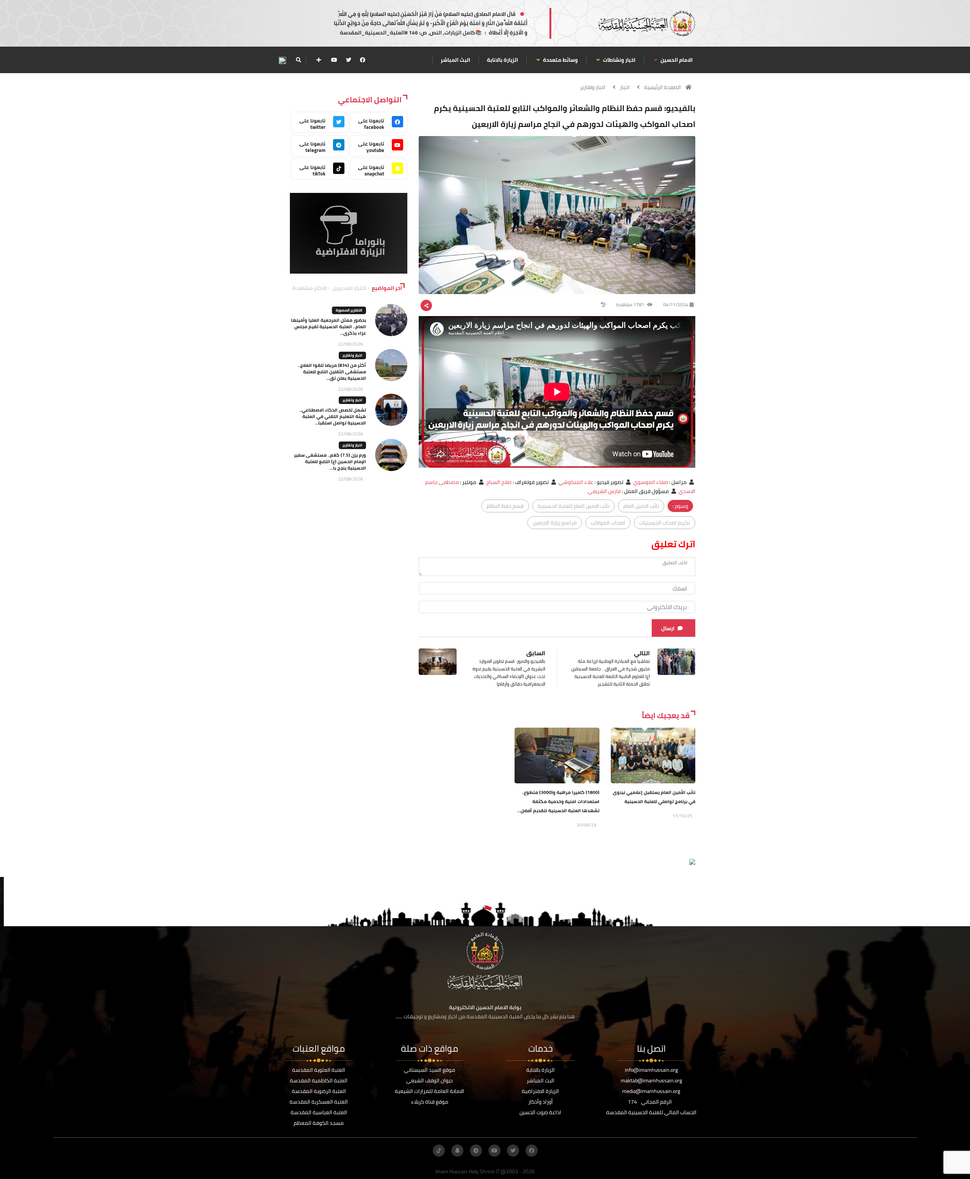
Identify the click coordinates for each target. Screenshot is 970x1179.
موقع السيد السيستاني (429, 1070)
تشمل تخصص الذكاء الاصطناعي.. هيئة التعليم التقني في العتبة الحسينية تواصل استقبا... (332, 416)
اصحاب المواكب (608, 523)
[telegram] (476, 1151)
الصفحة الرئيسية (662, 87)
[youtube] (334, 60)
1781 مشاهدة (630, 304)
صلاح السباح (499, 482)
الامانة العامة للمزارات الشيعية (429, 1091)
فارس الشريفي (604, 491)
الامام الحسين (676, 60)
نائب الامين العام (641, 506)
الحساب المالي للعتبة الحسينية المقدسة (651, 1112)
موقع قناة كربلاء (429, 1102)
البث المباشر (455, 60)
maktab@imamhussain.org (651, 1080)
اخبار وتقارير (592, 87)
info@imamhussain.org (651, 1070)
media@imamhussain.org (651, 1091)
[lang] (282, 60)
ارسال (667, 628)
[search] (298, 60)
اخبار (625, 87)
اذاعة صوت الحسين (540, 1112)
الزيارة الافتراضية (540, 1091)
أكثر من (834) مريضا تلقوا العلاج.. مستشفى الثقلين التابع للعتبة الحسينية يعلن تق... (332, 371)
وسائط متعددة (560, 60)
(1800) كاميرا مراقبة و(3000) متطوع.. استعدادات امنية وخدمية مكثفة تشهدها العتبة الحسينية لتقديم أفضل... (558, 801)
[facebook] (362, 60)
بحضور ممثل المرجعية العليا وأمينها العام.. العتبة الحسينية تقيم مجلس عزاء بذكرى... (328, 326)
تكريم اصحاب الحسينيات (664, 523)
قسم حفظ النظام (505, 506)
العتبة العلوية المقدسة (318, 1070)
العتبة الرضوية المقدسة (319, 1091)
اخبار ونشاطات (618, 60)
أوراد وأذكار (540, 1102)
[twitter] (348, 60)
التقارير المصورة (349, 310)
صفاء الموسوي (650, 482)
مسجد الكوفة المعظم (319, 1123)
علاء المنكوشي (576, 482)
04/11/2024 (675, 304)
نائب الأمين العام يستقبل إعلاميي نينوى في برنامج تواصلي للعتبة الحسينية (654, 797)
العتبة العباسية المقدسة (319, 1112)
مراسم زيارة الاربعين (555, 523)
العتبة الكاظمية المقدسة (318, 1080)
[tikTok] (439, 1151)
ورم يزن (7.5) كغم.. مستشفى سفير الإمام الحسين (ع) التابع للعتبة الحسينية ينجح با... (330, 461)
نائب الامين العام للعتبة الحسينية (573, 506)
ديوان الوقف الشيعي (429, 1080)
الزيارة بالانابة (502, 60)
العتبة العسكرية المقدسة (318, 1102)
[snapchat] (457, 1151)
